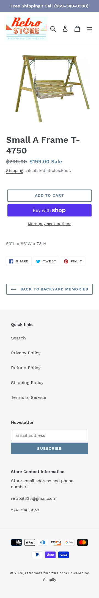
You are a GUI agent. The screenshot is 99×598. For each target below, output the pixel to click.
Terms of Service (28, 397)
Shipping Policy (27, 382)
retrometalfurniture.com (46, 573)
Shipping (14, 170)
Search (18, 338)
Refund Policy (26, 367)
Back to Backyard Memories (53, 289)
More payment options (49, 223)
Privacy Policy (26, 352)
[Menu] (89, 28)
